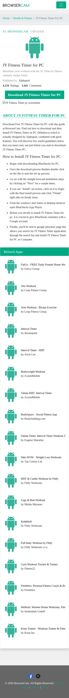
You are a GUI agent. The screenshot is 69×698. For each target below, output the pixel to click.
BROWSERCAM (17, 31)
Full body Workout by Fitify (36, 542)
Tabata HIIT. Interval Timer (36, 393)
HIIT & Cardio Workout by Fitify (39, 478)
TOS (45, 687)
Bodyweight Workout (33, 371)
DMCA (35, 687)
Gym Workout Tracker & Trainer (39, 564)
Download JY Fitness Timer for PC (34, 95)
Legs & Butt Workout (33, 500)
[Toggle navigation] (61, 4)
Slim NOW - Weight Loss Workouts (41, 457)
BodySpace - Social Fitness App (39, 414)
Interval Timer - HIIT (33, 350)
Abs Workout (28, 286)
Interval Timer (29, 328)
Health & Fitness (22, 18)
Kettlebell (26, 521)
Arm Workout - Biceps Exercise (39, 307)
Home (6, 18)
